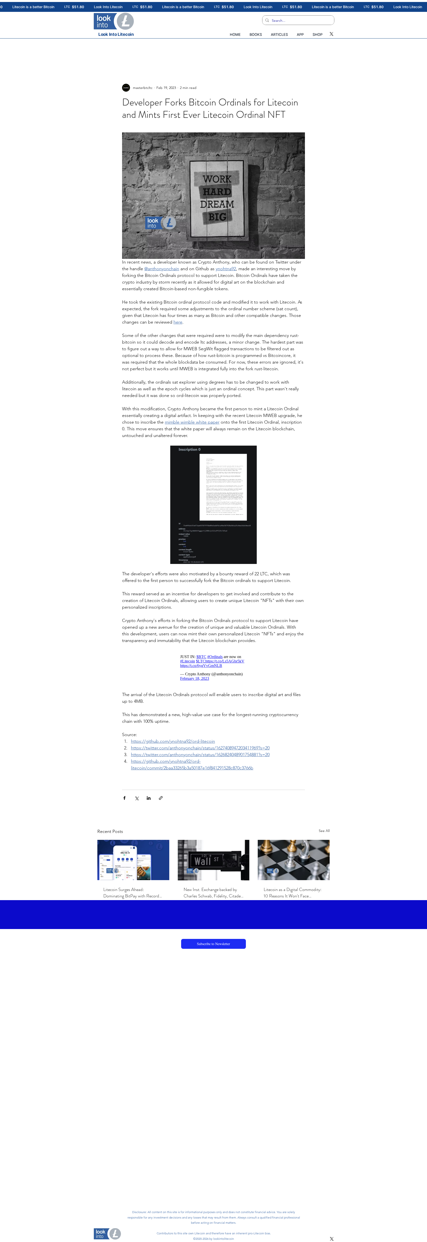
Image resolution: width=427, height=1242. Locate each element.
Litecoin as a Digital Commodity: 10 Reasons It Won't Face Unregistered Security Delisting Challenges (292, 892)
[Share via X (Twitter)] (136, 798)
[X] (331, 34)
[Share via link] (160, 798)
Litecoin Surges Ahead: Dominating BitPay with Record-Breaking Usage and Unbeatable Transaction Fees (132, 892)
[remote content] (213, 668)
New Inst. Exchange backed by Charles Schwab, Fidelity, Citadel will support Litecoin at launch (213, 892)
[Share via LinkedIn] (148, 798)
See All (324, 830)
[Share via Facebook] (124, 798)
